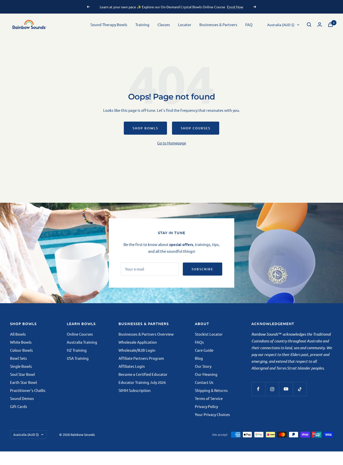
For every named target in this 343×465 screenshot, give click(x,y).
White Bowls (21, 342)
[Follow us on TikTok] (300, 389)
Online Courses (80, 334)
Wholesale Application (138, 342)
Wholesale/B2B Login (137, 350)
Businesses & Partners (218, 24)
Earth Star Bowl (23, 382)
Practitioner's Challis (27, 390)
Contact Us (204, 382)
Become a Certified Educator (143, 374)
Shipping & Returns (211, 390)
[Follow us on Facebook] (258, 389)
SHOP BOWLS (145, 128)
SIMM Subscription (135, 390)
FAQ (249, 24)
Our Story (203, 366)
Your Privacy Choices (212, 414)
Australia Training (82, 342)
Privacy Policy (206, 406)
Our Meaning (206, 374)
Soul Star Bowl (22, 374)
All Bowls (18, 334)
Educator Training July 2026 (142, 382)
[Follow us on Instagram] (272, 389)
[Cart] (330, 24)
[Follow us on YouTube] (286, 389)
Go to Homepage (171, 142)
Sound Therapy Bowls (108, 24)
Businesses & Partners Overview (146, 334)
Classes (163, 24)
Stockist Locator (209, 334)
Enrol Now (235, 7)
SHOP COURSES (195, 128)
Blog (199, 358)
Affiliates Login (132, 366)
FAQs (199, 342)
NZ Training (77, 350)
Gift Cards (18, 406)
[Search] (309, 24)
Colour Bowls (21, 350)
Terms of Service (209, 398)
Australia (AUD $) (281, 24)
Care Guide (204, 350)
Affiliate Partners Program (141, 358)
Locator (184, 24)
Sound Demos (22, 398)
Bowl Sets (18, 358)
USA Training (78, 358)
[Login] (319, 24)
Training (142, 24)
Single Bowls (21, 366)
